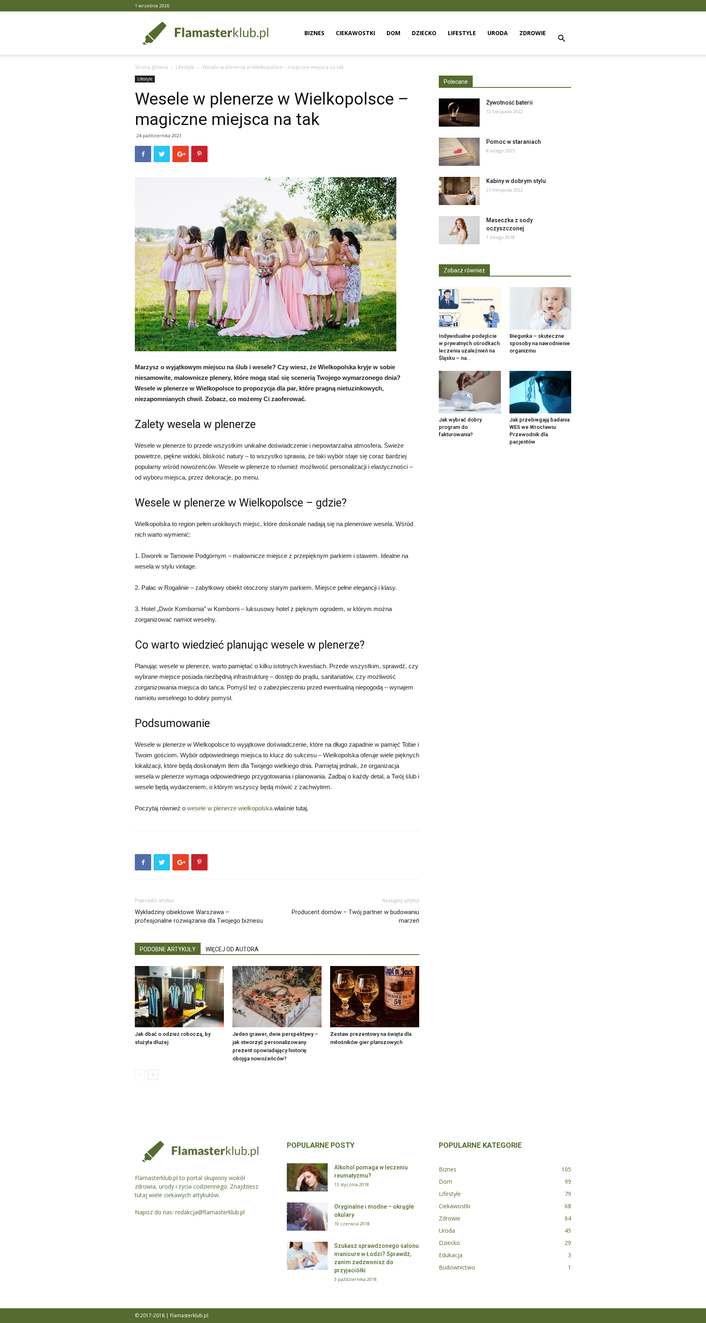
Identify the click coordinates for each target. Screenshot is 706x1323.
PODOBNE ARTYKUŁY (168, 949)
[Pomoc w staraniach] (459, 152)
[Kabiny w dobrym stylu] (459, 191)
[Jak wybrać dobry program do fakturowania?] (470, 392)
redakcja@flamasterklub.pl (210, 1212)
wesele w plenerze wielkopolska (230, 808)
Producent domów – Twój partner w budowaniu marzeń (355, 916)
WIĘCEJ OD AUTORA (232, 949)
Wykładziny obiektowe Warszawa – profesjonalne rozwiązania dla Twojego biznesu (199, 916)
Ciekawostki (355, 33)
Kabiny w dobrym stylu (516, 181)
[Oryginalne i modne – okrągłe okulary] (307, 1217)
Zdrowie (532, 33)
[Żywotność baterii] (459, 112)
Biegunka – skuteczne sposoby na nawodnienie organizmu (539, 343)
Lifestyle (462, 33)
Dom (393, 33)
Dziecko (424, 33)
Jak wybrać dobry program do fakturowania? (460, 427)
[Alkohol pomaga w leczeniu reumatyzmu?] (307, 1177)
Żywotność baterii (509, 102)
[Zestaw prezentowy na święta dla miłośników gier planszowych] (374, 996)
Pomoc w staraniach (513, 141)
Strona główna (151, 67)
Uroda (497, 33)
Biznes (314, 33)
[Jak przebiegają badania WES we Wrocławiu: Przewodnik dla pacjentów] (540, 392)
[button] (561, 39)
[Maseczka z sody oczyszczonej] (459, 230)
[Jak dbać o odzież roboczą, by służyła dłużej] (179, 996)
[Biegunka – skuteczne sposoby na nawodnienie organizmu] (540, 308)
